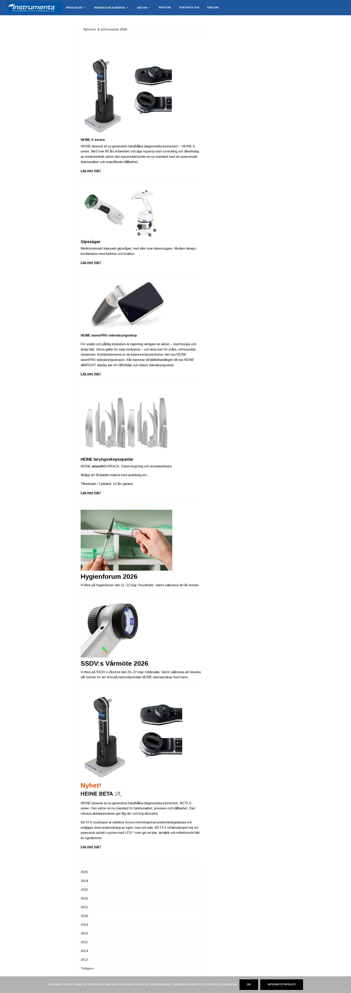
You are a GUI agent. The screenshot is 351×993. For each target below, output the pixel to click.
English (213, 7)
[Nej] (346, 985)
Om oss (142, 7)
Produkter (74, 7)
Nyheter (165, 7)
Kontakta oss (189, 7)
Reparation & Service (109, 7)
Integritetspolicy (282, 984)
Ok (249, 984)
